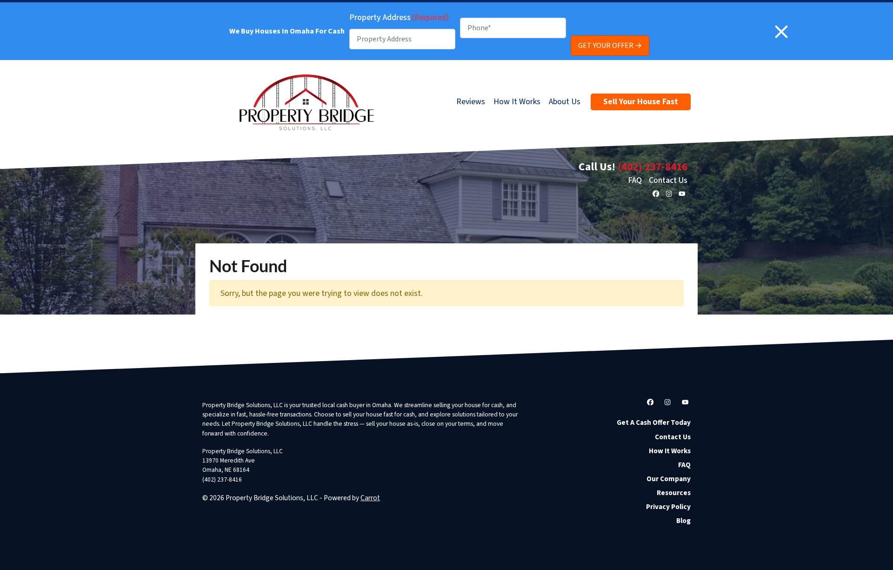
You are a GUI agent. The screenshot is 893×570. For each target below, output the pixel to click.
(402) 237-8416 (652, 166)
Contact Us (668, 180)
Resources (674, 493)
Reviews (470, 101)
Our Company (668, 479)
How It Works (516, 101)
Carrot (370, 498)
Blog (683, 521)
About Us (564, 101)
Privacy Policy (668, 507)
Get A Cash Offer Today (654, 422)
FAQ (635, 180)
